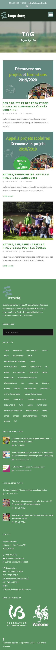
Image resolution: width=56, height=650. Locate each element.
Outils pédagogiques (33, 394)
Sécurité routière (30, 416)
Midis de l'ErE (33, 383)
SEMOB (45, 410)
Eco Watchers (19, 372)
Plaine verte (18, 399)
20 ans (6, 350)
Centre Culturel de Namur (14, 361)
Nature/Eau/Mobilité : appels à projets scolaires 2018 (26, 176)
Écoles (7, 421)
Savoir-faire (41, 405)
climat (32, 361)
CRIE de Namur (35, 367)
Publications (9, 405)
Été (15, 421)
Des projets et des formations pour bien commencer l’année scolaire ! (26, 106)
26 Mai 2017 (11, 251)
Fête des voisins (10, 383)
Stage (6, 416)
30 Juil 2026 (20, 508)
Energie (45, 372)
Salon (30, 405)
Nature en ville (30, 388)
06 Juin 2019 (11, 114)
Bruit (6, 356)
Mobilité (45, 383)
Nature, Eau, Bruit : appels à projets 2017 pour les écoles (24, 246)
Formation (8, 378)
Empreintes (33, 372)
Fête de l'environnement (27, 378)
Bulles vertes (18, 356)
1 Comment (20, 445)
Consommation (10, 367)
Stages (16, 416)
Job (22, 383)
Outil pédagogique (12, 394)
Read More (8, 196)
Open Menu (50, 14)
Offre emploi (45, 388)
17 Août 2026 (11, 493)
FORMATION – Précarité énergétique (28, 467)
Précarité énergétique (37, 399)
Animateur (17, 350)
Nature (17, 388)
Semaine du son (32, 410)
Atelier (45, 350)
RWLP (21, 405)
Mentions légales (10, 642)
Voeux (44, 416)
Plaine (6, 399)
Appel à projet (32, 350)
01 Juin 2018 (11, 182)
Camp (30, 356)
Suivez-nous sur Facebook (16, 561)
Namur (7, 388)
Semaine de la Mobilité (13, 410)
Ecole (6, 372)
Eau (46, 367)
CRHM (23, 367)
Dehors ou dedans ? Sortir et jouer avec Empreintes (25, 490)
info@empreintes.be (15, 558)
